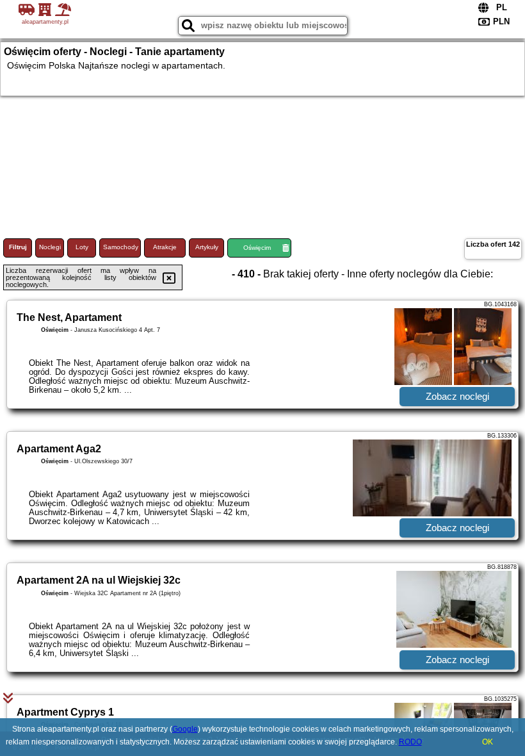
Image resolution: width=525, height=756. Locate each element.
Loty (82, 247)
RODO (410, 741)
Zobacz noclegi (457, 396)
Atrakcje (165, 247)
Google (185, 729)
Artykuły (206, 247)
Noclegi (50, 247)
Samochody (120, 247)
